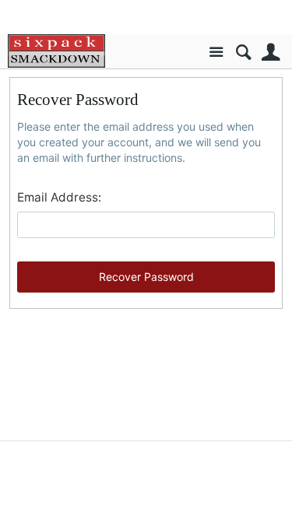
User (270, 52)
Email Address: (59, 197)
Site (216, 52)
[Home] (56, 51)
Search (243, 52)
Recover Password (146, 276)
